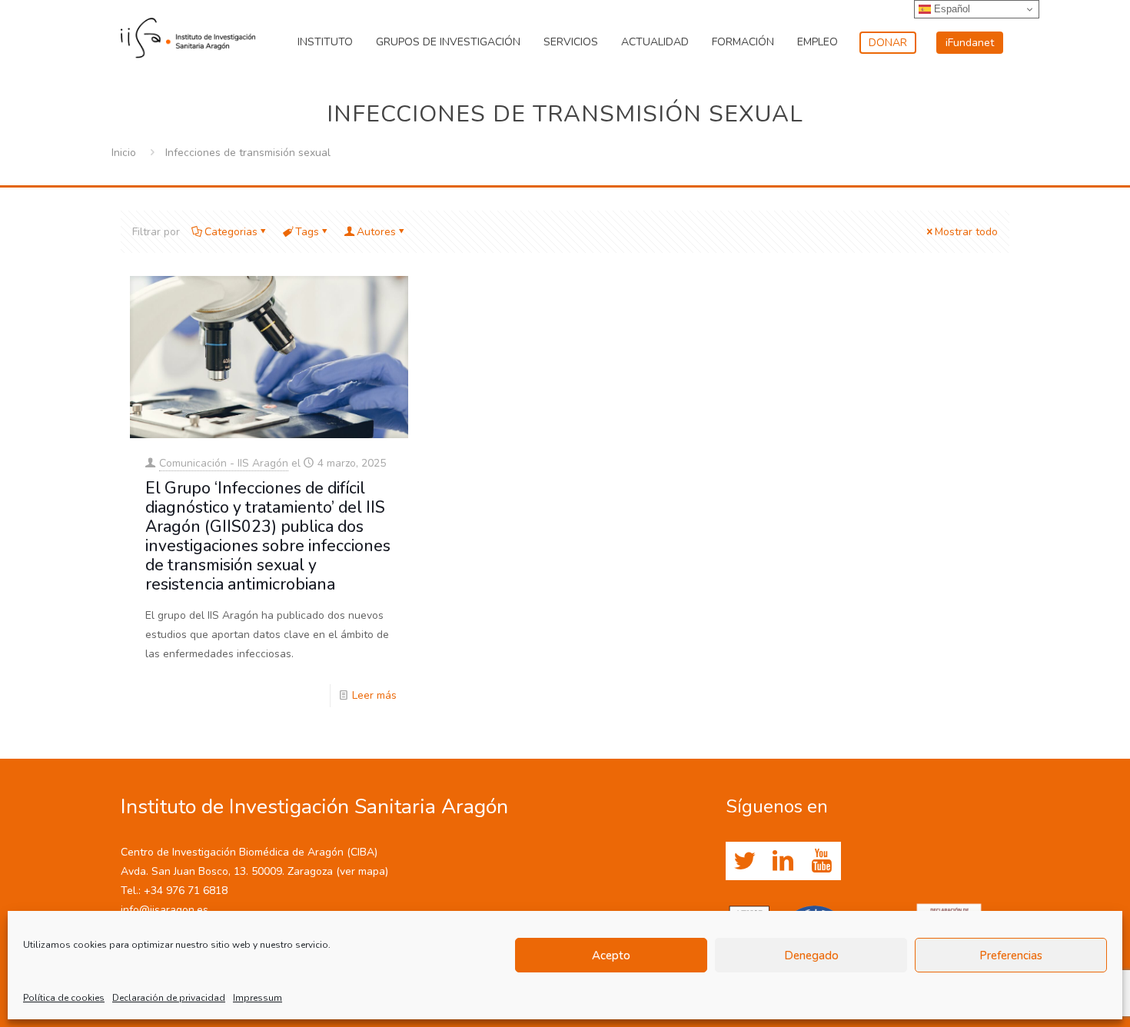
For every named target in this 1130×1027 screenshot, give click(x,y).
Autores (376, 231)
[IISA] (188, 34)
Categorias (231, 231)
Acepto (611, 955)
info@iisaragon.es (164, 909)
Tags (307, 231)
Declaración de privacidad (168, 998)
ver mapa (362, 871)
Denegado (811, 955)
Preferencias (1010, 955)
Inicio (123, 152)
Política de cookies (64, 998)
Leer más (374, 695)
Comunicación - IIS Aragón (223, 463)
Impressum (257, 998)
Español (950, 9)
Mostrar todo (966, 231)
